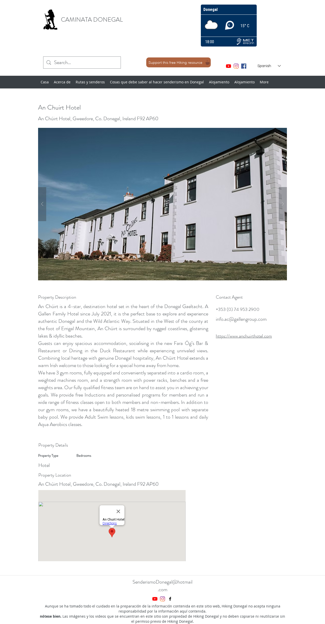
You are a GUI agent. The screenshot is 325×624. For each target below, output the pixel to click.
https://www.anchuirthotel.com (244, 336)
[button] (162, 204)
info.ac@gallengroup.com (241, 319)
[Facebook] (243, 66)
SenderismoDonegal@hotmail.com (162, 585)
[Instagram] (236, 66)
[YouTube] (228, 66)
